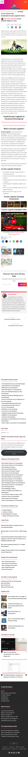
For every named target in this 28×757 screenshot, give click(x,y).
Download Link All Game (18, 255)
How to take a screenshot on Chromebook (14, 423)
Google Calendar (5, 695)
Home (2, 11)
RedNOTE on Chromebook (9, 415)
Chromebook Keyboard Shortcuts (11, 403)
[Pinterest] (14, 752)
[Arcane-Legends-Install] (23, 204)
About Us (5, 747)
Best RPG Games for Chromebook (11, 477)
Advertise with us (6, 749)
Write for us (15, 749)
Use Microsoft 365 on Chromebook (11, 581)
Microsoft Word (5, 583)
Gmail (2, 691)
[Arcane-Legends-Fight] (11, 204)
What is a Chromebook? (8, 712)
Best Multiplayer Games (9, 488)
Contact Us (12, 747)
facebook (17, 232)
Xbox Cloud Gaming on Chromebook (12, 500)
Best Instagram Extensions (9, 565)
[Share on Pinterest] (16, 26)
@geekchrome (16, 234)
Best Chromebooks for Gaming (10, 730)
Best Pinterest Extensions (9, 563)
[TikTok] (16, 752)
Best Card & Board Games (9, 469)
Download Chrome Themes (8, 720)
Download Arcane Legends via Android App (14, 125)
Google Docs (4, 697)
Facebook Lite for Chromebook (11, 385)
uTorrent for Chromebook (9, 411)
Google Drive (4, 699)
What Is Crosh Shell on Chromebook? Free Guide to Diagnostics (12, 654)
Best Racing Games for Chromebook (12, 475)
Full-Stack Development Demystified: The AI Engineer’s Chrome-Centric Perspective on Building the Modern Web (13, 538)
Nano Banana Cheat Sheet (8, 693)
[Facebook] (9, 752)
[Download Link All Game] (18, 251)
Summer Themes (8, 512)
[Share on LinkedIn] (20, 26)
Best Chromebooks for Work (9, 734)
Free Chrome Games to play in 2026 (12, 494)
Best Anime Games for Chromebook (12, 463)
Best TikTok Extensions (8, 561)
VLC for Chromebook (8, 407)
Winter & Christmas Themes (11, 516)
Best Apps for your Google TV (9, 718)
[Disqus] (14, 349)
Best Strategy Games (8, 486)
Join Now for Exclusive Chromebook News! (14, 453)
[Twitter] (12, 752)
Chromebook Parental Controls (11, 405)
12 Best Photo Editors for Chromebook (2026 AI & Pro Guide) (16, 605)
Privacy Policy (22, 749)
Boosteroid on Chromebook (10, 498)
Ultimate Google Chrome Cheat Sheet (12, 413)
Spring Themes (7, 510)
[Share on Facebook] (12, 26)
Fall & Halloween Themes (10, 514)
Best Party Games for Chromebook (12, 479)
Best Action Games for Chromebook (12, 465)
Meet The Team (20, 747)
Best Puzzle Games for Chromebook (12, 481)
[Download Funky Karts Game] (6, 262)
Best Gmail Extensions (8, 567)
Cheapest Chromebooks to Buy (10, 736)
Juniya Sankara (11, 19)
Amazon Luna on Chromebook (10, 496)
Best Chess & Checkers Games (11, 471)
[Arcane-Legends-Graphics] (4, 204)
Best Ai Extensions (7, 569)
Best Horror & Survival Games (10, 473)
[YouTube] (18, 752)
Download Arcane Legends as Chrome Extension (14, 122)
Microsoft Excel (5, 585)
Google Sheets (5, 701)
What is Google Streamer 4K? (9, 716)
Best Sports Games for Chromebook (12, 484)
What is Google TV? (6, 714)
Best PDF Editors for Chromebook (11, 389)
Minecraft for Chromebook (9, 387)
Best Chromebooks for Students (10, 732)
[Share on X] (8, 26)
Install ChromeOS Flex (7, 711)
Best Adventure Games (8, 467)
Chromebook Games (11, 11)
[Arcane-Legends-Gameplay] (17, 204)
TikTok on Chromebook (8, 417)
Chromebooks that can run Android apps (13, 384)
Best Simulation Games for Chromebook (13, 482)
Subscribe (22, 284)
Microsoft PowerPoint (7, 587)
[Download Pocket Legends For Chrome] (6, 251)
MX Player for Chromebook (9, 409)
